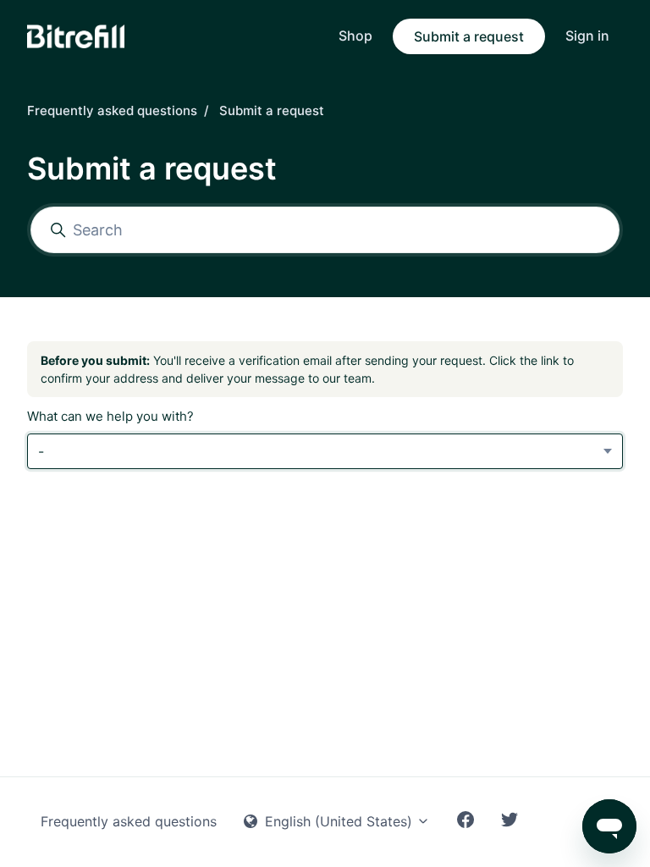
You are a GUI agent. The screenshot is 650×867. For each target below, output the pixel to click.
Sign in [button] (587, 35)
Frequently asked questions (112, 110)
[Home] (75, 36)
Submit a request (469, 36)
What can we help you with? (110, 416)
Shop (355, 35)
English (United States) (338, 821)
